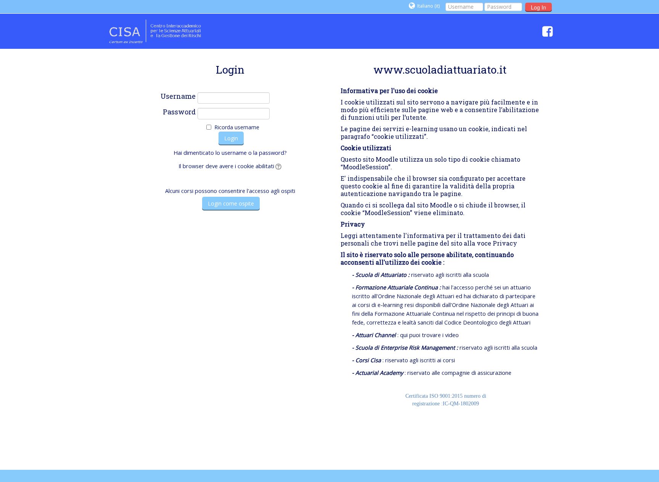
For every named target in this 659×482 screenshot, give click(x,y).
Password (179, 112)
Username (178, 96)
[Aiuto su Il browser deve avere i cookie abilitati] (277, 166)
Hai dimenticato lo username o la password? (230, 152)
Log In (538, 7)
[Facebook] (545, 31)
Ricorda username (236, 127)
